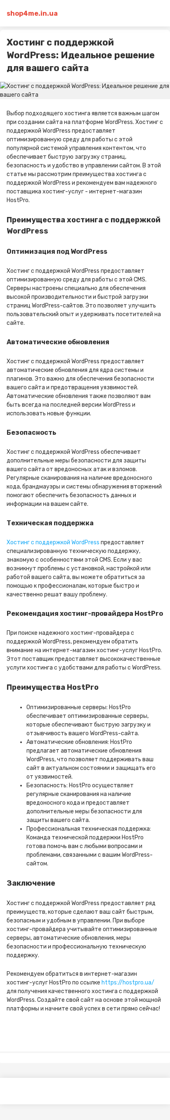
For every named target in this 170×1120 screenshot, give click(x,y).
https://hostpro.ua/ (128, 982)
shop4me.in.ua (32, 13)
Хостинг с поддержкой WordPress (53, 542)
